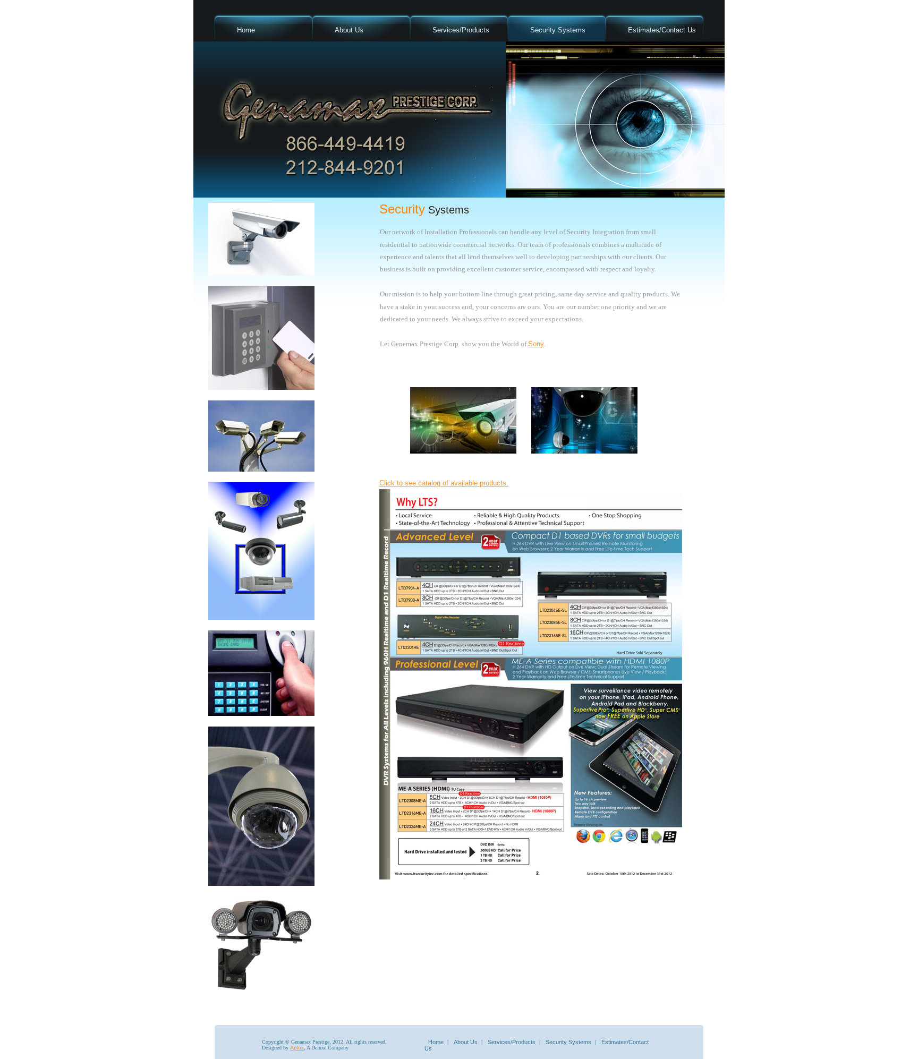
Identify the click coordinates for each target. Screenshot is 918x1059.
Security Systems (557, 30)
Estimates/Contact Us (662, 30)
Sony (536, 344)
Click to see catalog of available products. (443, 483)
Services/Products (460, 30)
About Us (349, 30)
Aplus (297, 1048)
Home (246, 30)
